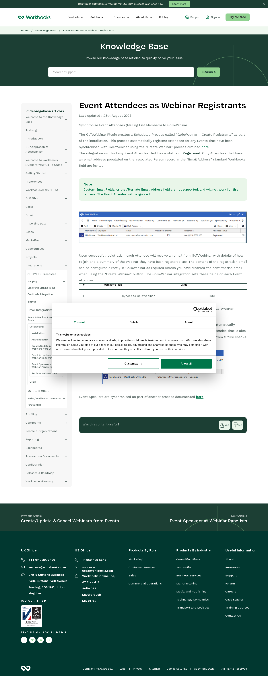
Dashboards (34, 448)
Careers (230, 591)
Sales (132, 575)
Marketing (136, 559)
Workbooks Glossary (39, 481)
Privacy (137, 668)
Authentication (40, 339)
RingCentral (34, 405)
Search (207, 72)
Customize (131, 363)
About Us (142, 17)
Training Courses (237, 607)
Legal (122, 668)
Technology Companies (192, 599)
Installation (38, 333)
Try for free (237, 17)
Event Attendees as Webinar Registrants (43, 356)
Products (73, 17)
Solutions (96, 17)
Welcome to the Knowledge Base (44, 119)
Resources (232, 567)
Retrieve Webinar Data (44, 373)
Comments (33, 422)
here (205, 147)
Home (24, 30)
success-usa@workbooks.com (97, 568)
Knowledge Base (45, 30)
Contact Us (233, 615)
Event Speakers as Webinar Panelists (42, 365)
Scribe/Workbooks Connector (44, 398)
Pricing (163, 17)
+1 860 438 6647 (94, 559)
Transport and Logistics (192, 607)
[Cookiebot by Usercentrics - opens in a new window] (196, 309)
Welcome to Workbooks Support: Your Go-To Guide (44, 162)
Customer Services (142, 567)
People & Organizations (41, 431)
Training (31, 130)
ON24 (33, 381)
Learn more (179, 4)
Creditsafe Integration (40, 294)
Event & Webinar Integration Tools (44, 318)
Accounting (184, 567)
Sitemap (154, 668)
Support (231, 575)
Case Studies (234, 599)
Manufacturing (186, 583)
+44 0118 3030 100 (41, 559)
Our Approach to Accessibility (37, 149)
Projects (31, 257)
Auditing (31, 414)
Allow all (186, 363)
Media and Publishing (191, 591)
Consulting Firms (188, 559)
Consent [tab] (79, 322)
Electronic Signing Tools (41, 287)
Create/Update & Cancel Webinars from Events (45, 347)
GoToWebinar (37, 326)
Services (119, 17)
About (229, 559)
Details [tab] (134, 322)
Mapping (32, 281)
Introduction (34, 138)
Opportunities (35, 248)
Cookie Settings (177, 668)
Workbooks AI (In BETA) (42, 190)
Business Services (188, 575)
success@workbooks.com (47, 567)
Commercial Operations (145, 583)
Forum (230, 583)
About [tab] (189, 322)
